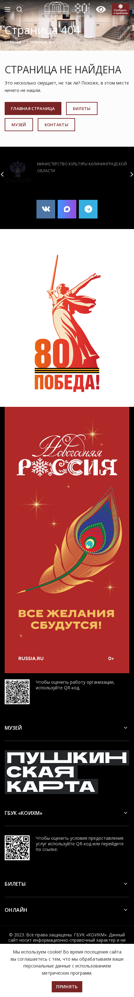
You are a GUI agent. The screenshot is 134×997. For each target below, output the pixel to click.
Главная (13, 42)
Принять (67, 987)
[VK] (45, 209)
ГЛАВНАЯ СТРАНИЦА (33, 108)
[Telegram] (88, 209)
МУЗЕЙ (19, 124)
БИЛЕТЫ (82, 108)
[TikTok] (67, 209)
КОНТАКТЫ (56, 124)
